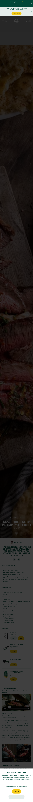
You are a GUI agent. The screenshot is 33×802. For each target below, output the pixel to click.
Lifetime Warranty (23, 3)
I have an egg (16, 13)
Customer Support (12, 5)
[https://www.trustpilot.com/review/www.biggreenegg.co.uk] (16, 2)
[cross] (31, 3)
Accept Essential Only (16, 797)
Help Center (22, 5)
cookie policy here (22, 786)
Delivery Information (9, 3)
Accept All (17, 791)
